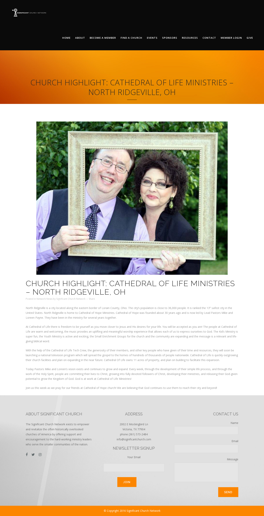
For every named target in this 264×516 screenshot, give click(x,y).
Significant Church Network (70, 298)
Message (232, 459)
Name (234, 423)
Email (235, 441)
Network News (44, 298)
